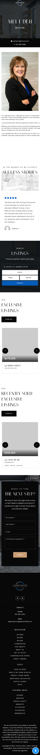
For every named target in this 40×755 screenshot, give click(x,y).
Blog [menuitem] (20, 685)
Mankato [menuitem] (20, 704)
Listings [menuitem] (20, 635)
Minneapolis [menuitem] (20, 713)
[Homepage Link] (20, 3)
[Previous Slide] (5, 351)
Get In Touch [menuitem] (20, 653)
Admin (29, 746)
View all (9, 319)
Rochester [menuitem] (20, 710)
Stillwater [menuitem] (20, 707)
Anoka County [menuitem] (20, 701)
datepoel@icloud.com (21, 41)
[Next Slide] (37, 351)
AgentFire (24, 751)
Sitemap (35, 746)
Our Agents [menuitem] (20, 647)
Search (20, 283)
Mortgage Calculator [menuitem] (20, 679)
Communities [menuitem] (20, 644)
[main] (20, 286)
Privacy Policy (21, 746)
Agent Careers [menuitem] (20, 659)
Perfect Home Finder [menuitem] (20, 675)
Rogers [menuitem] (20, 695)
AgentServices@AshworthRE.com (20, 622)
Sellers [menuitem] (20, 641)
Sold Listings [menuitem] (20, 669)
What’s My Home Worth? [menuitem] (20, 672)
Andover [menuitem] (20, 698)
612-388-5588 (20, 44)
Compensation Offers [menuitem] (20, 656)
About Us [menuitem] (20, 650)
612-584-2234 (20, 614)
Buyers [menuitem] (20, 638)
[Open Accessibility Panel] (35, 750)
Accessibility (7, 748)
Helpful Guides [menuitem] (20, 682)
